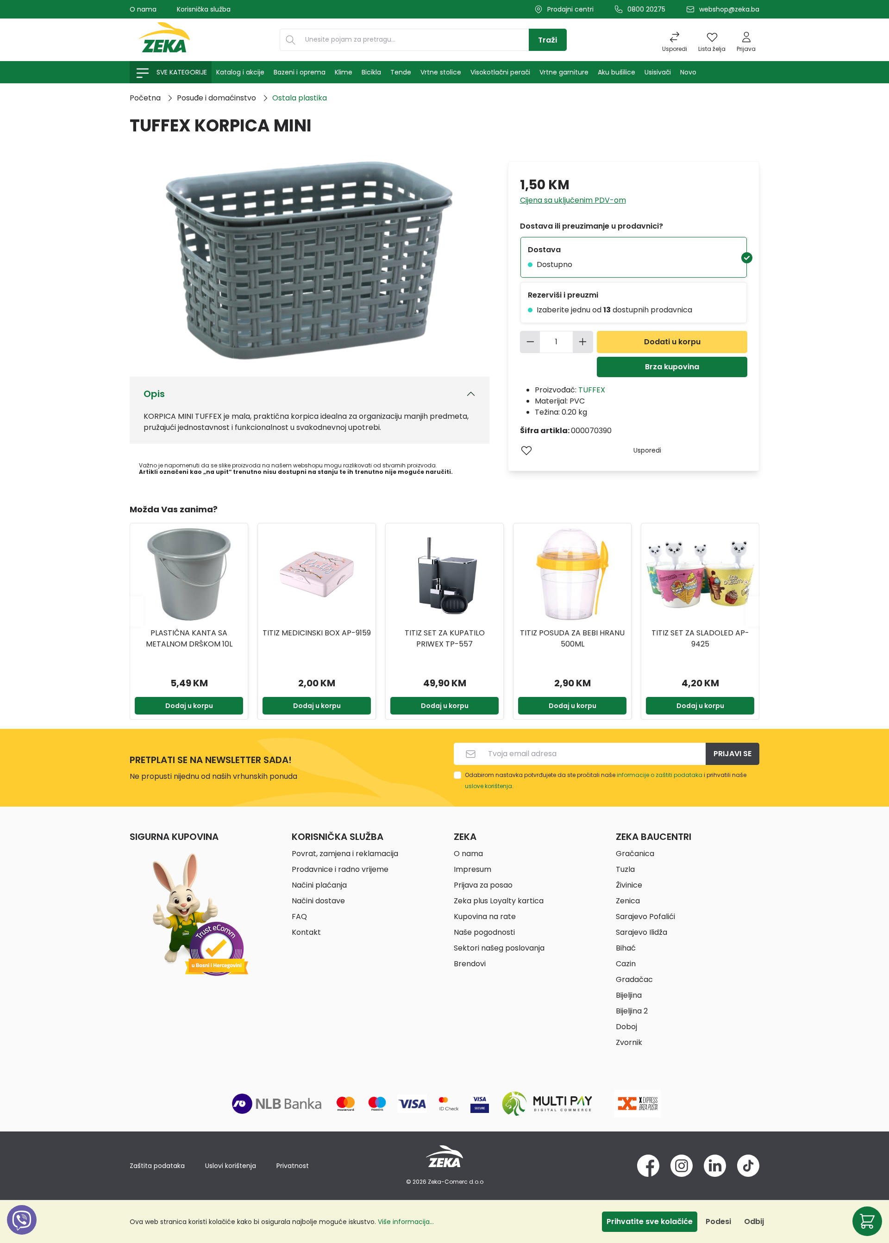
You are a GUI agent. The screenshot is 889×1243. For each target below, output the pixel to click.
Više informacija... (406, 1221)
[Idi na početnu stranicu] (164, 39)
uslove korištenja (488, 786)
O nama (143, 9)
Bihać (626, 948)
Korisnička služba (204, 9)
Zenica (628, 900)
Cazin (626, 963)
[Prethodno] (137, 611)
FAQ (299, 916)
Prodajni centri (570, 9)
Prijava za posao (483, 885)
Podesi (718, 1221)
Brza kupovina (672, 366)
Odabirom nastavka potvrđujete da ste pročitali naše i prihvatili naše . (605, 780)
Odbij (754, 1221)
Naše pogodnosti (484, 932)
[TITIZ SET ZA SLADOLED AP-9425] (700, 574)
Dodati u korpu (672, 341)
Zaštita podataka (157, 1165)
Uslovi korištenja (230, 1165)
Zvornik (629, 1042)
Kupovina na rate (485, 916)
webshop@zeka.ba (729, 9)
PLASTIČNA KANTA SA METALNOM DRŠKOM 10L (189, 638)
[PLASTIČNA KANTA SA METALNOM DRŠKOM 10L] (189, 574)
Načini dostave (318, 900)
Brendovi (470, 963)
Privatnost (292, 1165)
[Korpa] (867, 1221)
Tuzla (625, 869)
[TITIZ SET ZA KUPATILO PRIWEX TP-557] (444, 574)
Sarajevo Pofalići (645, 916)
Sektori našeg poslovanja (499, 948)
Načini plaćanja (319, 885)
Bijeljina (629, 995)
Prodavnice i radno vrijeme (340, 869)
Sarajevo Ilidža (641, 932)
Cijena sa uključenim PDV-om (573, 200)
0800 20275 (646, 9)
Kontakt (306, 932)
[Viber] (22, 1230)
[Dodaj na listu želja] (526, 450)
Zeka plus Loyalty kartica (499, 900)
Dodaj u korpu (189, 705)
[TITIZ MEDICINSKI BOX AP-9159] (317, 574)
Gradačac (634, 979)
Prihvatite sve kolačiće (650, 1221)
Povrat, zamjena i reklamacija (345, 853)
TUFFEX (591, 390)
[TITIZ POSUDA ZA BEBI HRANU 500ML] (572, 574)
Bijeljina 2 (632, 1011)
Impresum (472, 869)
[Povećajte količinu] (583, 342)
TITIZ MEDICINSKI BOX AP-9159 (317, 633)
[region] (444, 611)
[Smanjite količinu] (530, 342)
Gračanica (635, 853)
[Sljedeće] (752, 611)
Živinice (629, 885)
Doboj (626, 1026)
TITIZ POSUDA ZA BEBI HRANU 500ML (572, 638)
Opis (154, 393)
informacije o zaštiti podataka (659, 775)
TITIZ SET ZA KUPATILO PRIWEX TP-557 (445, 638)
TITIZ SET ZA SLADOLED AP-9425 (700, 638)
